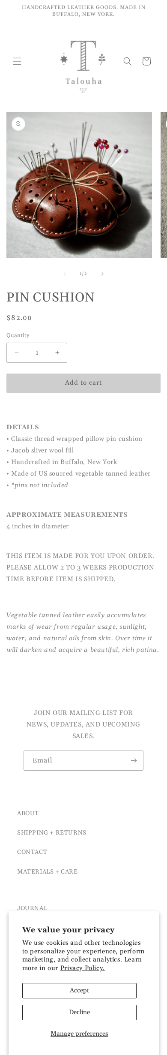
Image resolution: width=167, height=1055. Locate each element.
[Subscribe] (133, 761)
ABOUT (28, 813)
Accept (79, 990)
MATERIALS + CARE (47, 872)
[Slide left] (64, 273)
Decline (79, 1012)
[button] (17, 61)
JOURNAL (32, 908)
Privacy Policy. (82, 968)
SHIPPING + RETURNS (51, 833)
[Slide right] (102, 273)
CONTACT (32, 852)
